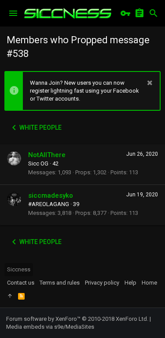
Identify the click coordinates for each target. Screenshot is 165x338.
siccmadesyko (50, 195)
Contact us (20, 282)
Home (149, 282)
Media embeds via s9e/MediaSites (50, 326)
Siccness (18, 269)
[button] (13, 13)
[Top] (9, 296)
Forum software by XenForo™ (77, 318)
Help (130, 282)
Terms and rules (60, 282)
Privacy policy (102, 282)
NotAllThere (47, 155)
